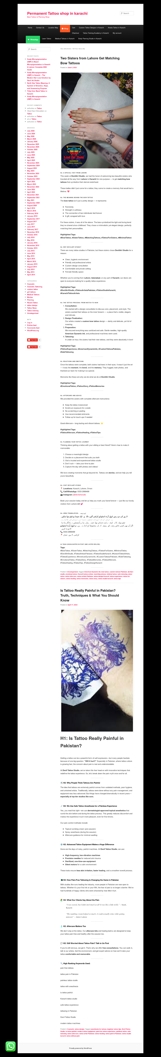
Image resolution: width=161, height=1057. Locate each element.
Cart (73, 27)
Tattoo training (32, 310)
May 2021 (30, 200)
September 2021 (33, 197)
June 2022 (31, 189)
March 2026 (31, 139)
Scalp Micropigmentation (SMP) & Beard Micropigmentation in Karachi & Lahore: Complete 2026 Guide (38, 64)
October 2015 (32, 248)
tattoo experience (116, 576)
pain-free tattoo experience (105, 1031)
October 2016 (32, 234)
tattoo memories (82, 578)
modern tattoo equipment (86, 1031)
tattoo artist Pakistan (86, 1033)
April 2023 (31, 181)
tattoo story (93, 578)
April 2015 (31, 258)
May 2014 (30, 272)
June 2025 (31, 155)
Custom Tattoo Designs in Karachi (91, 27)
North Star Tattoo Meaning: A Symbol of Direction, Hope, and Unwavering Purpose (38, 85)
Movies (30, 297)
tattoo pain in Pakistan (113, 1033)
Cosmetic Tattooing (34, 286)
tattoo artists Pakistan (85, 576)
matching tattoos (100, 574)
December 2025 (33, 144)
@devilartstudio (79, 494)
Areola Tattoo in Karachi (116, 27)
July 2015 (30, 250)
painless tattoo (121, 1031)
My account (117, 33)
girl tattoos (31, 292)
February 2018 (32, 213)
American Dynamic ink (92, 572)
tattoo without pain (73, 1036)
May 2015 (30, 256)
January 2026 (32, 141)
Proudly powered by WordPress (80, 1048)
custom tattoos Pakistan (118, 572)
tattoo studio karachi (105, 578)
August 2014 (32, 266)
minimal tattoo (112, 574)
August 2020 (32, 205)
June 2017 (31, 226)
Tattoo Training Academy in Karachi (96, 33)
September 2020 (33, 203)
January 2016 (32, 242)
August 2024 (32, 168)
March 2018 (31, 210)
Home (30, 27)
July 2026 (30, 131)
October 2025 (32, 149)
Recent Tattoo (32, 302)
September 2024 (33, 165)
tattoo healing (71, 578)
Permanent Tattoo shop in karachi (57, 13)
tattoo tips (117, 578)
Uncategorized (72, 572)
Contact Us (40, 27)
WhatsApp (34, 39)
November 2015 (33, 245)
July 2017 (30, 224)
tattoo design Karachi (101, 576)
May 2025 (30, 157)
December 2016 (33, 232)
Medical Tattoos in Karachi (64, 38)
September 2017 (33, 219)
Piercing (30, 300)
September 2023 (33, 179)
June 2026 (31, 133)
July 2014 (30, 269)
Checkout (75, 33)
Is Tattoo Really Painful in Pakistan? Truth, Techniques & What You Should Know (89, 595)
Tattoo (39, 108)
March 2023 (31, 184)
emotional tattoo (71, 574)
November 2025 (33, 147)
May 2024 (30, 171)
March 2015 (31, 261)
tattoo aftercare (70, 576)
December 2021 (33, 194)
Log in (29, 322)
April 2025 (31, 160)
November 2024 (33, 163)
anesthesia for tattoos (99, 1029)
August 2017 (32, 221)
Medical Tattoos (33, 294)
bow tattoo (105, 572)
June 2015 (31, 253)
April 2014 (31, 274)
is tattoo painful (71, 1031)
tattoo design (79, 1029)
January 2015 (32, 264)
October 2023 (32, 176)
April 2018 (31, 208)
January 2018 (32, 216)
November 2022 (33, 187)
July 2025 (30, 152)
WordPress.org (33, 330)
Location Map (53, 27)
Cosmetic (70, 1029)
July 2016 (30, 237)
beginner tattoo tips (114, 1029)
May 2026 (30, 136)
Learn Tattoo (46, 38)
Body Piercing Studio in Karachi (90, 38)
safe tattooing (122, 574)
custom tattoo (32, 289)
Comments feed (33, 328)
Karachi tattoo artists (85, 574)
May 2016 (30, 240)
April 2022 (31, 192)
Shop (66, 28)
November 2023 (33, 173)
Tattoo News (32, 308)
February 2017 (32, 229)
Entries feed (31, 325)
